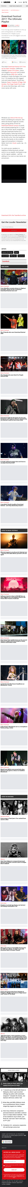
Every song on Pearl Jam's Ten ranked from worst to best (13, 1084)
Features (4, 26)
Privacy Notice (21, 236)
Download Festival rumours (10, 125)
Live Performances (15, 10)
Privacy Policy (19, 1175)
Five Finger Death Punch (14, 84)
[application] (14, 172)
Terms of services (19, 234)
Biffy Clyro (14, 74)
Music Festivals (5, 12)
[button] (2, 2)
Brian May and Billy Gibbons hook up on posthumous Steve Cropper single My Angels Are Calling (14, 1104)
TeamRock (11, 25)
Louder (17, 25)
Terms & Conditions (12, 1176)
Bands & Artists (5, 10)
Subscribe (20, 2)
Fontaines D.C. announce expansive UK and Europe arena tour (14, 1126)
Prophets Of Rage (17, 82)
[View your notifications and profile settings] (15, 2)
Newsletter (23, 62)
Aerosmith (13, 72)
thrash (14, 143)
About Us (4, 1147)
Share (5, 62)
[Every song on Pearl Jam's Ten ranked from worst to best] (14, 1080)
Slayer (9, 82)
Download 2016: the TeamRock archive (13, 215)
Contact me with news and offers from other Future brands (14, 1165)
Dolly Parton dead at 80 (16, 6)
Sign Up (14, 1170)
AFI (2, 86)
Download (21, 256)
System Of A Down (13, 70)
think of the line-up (16, 118)
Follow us (16, 62)
